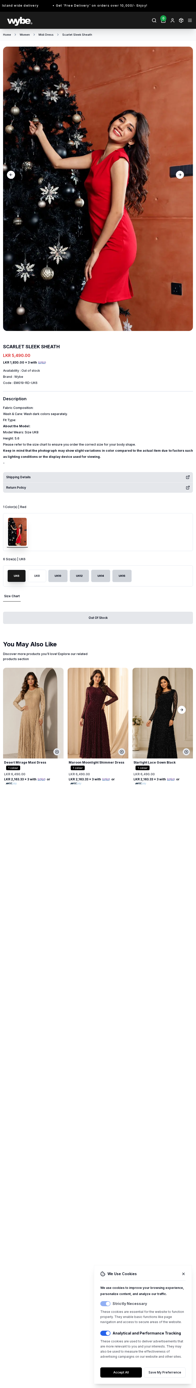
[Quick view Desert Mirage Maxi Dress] (56, 751)
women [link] (25, 34)
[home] (50, 20)
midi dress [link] (46, 34)
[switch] (105, 1303)
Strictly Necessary (130, 1303)
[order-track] (181, 20)
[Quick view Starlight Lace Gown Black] (186, 751)
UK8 (37, 575)
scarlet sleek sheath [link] (77, 34)
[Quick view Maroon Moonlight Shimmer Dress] (121, 751)
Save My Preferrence (165, 1372)
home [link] (7, 34)
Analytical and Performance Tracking (147, 1333)
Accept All (121, 1372)
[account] (172, 20)
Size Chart (12, 596)
